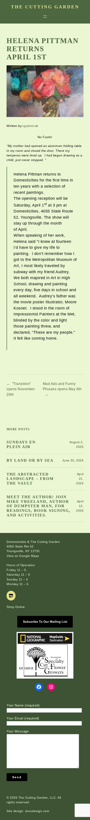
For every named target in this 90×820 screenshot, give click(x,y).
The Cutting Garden (45, 6)
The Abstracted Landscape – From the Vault (30, 478)
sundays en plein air (21, 444)
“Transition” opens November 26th (21, 389)
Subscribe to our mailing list (45, 621)
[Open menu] (45, 16)
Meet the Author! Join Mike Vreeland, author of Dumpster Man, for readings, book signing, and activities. (39, 506)
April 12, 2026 (79, 506)
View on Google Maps (23, 556)
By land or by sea (30, 460)
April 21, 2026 (79, 478)
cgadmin (28, 126)
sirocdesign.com (37, 811)
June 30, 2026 (73, 460)
